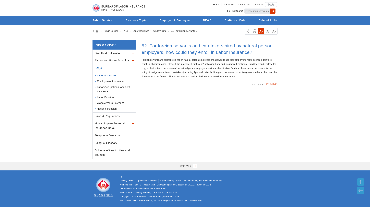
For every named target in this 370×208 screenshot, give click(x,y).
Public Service (110, 31)
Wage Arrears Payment (110, 103)
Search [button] (272, 11)
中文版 (271, 4)
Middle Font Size (267, 31)
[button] (185, 166)
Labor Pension (105, 97)
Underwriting (159, 31)
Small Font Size (261, 31)
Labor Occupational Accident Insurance (113, 89)
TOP (360, 182)
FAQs (125, 31)
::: (210, 4)
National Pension (107, 108)
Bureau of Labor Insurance (118, 8)
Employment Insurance (110, 81)
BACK (360, 190)
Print (254, 31)
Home (216, 4)
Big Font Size (274, 31)
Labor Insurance (141, 31)
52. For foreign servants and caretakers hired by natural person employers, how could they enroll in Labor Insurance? (184, 31)
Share (248, 31)
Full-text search (235, 11)
